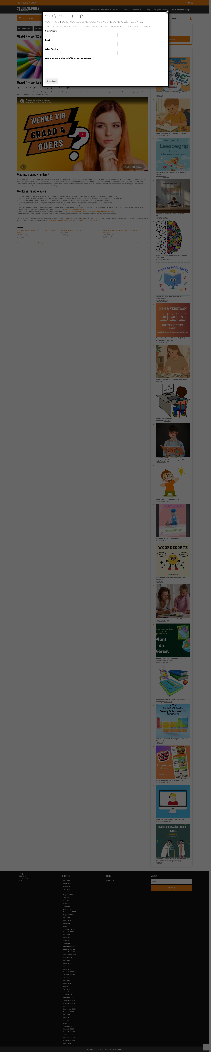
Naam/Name (51, 31)
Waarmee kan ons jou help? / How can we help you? (69, 58)
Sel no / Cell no (52, 49)
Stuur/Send (51, 81)
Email (48, 40)
